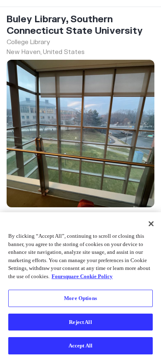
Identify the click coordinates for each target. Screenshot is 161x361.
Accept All (80, 345)
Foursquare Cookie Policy (82, 276)
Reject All (80, 322)
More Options (80, 298)
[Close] (151, 224)
